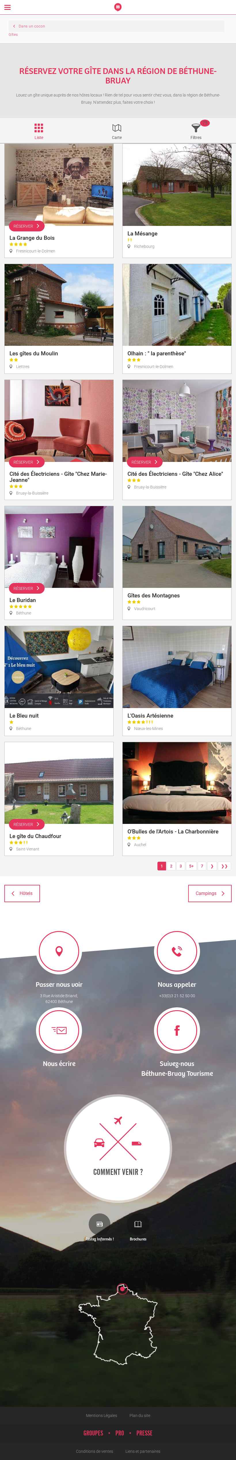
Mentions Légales (101, 1415)
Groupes (93, 1433)
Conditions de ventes (94, 1451)
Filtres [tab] (196, 137)
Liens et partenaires (142, 1451)
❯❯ (224, 866)
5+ (191, 866)
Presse (144, 1433)
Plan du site (140, 1415)
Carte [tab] (117, 137)
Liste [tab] (39, 137)
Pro (119, 1433)
